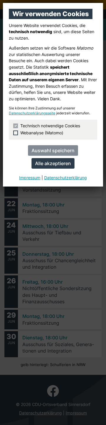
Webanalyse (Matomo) (41, 132)
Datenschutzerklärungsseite (32, 113)
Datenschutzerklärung (65, 177)
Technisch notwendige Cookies (50, 125)
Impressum (29, 177)
